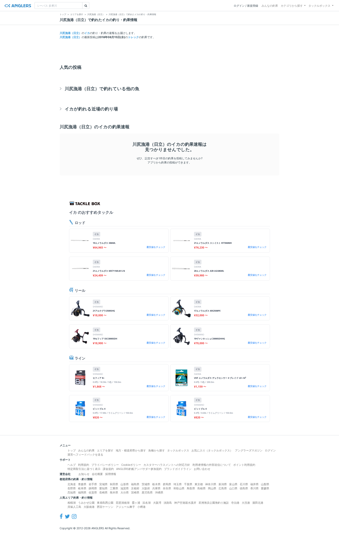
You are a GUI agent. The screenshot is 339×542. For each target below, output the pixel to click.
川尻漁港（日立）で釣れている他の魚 (102, 88)
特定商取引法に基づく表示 (83, 468)
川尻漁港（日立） (71, 33)
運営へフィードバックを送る (85, 454)
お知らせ (83, 474)
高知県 (71, 492)
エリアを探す (105, 450)
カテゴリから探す (292, 5)
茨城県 (146, 484)
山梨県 (265, 484)
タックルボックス (319, 5)
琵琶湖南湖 (122, 502)
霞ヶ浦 (136, 502)
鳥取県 (191, 488)
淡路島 (168, 502)
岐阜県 (82, 488)
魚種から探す (156, 450)
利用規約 (83, 464)
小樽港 (141, 506)
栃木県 (156, 484)
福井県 (254, 484)
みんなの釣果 (270, 5)
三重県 (114, 488)
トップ (71, 450)
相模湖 (71, 502)
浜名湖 (146, 502)
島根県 (201, 488)
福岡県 (82, 492)
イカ (87, 33)
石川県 (244, 484)
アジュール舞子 (125, 506)
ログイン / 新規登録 (246, 5)
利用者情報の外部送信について (211, 464)
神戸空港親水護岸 (185, 502)
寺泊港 (235, 502)
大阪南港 (89, 506)
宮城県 (103, 484)
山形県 (124, 484)
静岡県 (93, 488)
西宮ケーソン (105, 506)
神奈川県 (210, 484)
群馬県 (167, 484)
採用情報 (110, 474)
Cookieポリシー (131, 464)
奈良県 (167, 488)
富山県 (233, 484)
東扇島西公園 (105, 502)
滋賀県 (124, 488)
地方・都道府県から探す (131, 450)
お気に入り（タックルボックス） (212, 450)
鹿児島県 (147, 492)
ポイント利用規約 (244, 464)
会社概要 (97, 474)
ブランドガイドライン (177, 468)
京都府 (135, 488)
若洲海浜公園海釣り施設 (214, 502)
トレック (133, 37)
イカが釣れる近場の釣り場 (91, 108)
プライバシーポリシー (105, 464)
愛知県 (103, 488)
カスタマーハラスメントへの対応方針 (166, 464)
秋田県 (114, 484)
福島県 (135, 484)
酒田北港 (257, 502)
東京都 (199, 484)
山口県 (233, 488)
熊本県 (114, 492)
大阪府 (146, 488)
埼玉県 (177, 484)
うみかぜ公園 (86, 502)
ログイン (270, 450)
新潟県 (223, 484)
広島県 (223, 488)
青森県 (82, 484)
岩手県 (93, 484)
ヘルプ (71, 464)
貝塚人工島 (74, 506)
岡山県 (212, 488)
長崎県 (103, 492)
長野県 (71, 488)
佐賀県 (93, 492)
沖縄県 (159, 492)
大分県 (124, 492)
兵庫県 (156, 488)
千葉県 (188, 484)
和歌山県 (178, 488)
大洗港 (246, 502)
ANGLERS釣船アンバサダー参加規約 (139, 468)
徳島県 (244, 488)
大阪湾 (157, 502)
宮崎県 (135, 492)
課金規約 (108, 468)
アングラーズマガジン (248, 450)
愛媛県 (265, 488)
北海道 (71, 484)
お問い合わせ (202, 468)
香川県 (254, 488)
